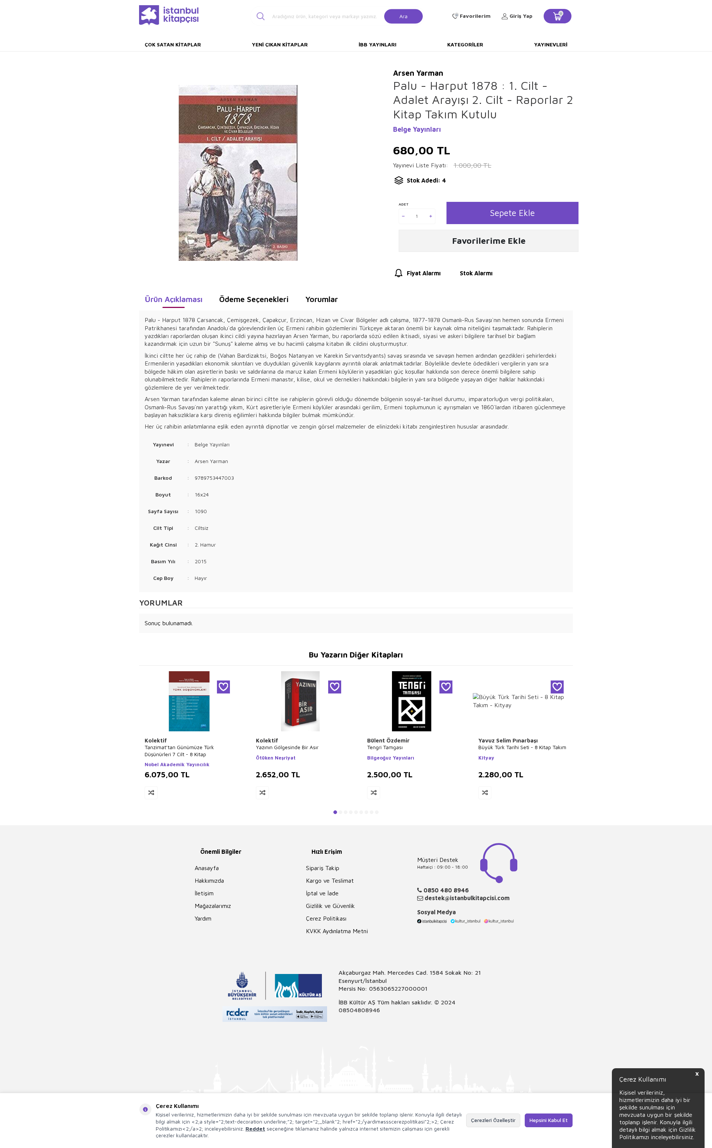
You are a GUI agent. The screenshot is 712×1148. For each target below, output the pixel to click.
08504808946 (359, 1010)
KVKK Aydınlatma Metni (337, 931)
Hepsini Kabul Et (549, 1120)
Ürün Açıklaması (173, 299)
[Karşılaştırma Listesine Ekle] (151, 792)
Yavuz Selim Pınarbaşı (508, 740)
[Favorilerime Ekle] (223, 686)
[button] (335, 812)
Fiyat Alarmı (424, 273)
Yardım (203, 918)
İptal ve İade (322, 893)
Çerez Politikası (326, 918)
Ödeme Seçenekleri (254, 299)
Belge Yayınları (417, 129)
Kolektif (156, 740)
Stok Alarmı (476, 273)
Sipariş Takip (322, 868)
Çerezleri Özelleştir (493, 1120)
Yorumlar (321, 299)
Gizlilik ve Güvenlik (330, 905)
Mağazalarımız (213, 905)
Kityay (486, 758)
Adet (404, 204)
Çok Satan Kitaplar (173, 44)
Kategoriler (465, 44)
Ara (403, 16)
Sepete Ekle (512, 213)
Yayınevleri (550, 44)
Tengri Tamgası (385, 747)
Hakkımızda (209, 880)
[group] (238, 173)
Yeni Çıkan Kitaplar (280, 44)
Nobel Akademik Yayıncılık (177, 764)
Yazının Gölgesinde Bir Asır (287, 747)
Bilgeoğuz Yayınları (390, 758)
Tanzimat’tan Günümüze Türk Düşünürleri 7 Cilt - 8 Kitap (179, 750)
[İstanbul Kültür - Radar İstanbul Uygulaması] (274, 1015)
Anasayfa (207, 868)
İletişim (204, 893)
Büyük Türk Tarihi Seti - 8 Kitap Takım (522, 747)
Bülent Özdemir (388, 740)
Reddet (255, 1128)
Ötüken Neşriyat (276, 758)
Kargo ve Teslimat (330, 880)
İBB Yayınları (377, 44)
